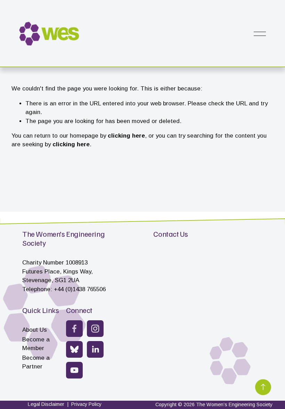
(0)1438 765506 (85, 289)
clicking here (126, 135)
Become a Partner (36, 362)
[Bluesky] (74, 349)
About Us (34, 330)
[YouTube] (74, 370)
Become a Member (36, 343)
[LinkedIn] (95, 349)
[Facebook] (74, 328)
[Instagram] (95, 328)
